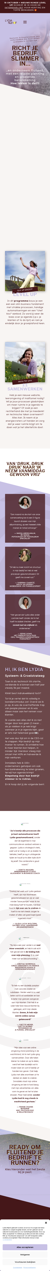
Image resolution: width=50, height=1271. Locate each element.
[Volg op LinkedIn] (25, 1215)
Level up (25, 1178)
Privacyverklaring (29, 1267)
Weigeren (25, 1254)
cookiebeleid (7, 1240)
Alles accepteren (25, 1247)
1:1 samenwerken (25, 1187)
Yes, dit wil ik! (25, 90)
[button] (46, 1222)
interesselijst (14, 7)
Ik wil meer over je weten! (24, 794)
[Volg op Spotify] (30, 1215)
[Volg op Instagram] (20, 1215)
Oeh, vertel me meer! (25, 329)
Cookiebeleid (17, 1267)
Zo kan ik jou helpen (25, 236)
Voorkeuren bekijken (25, 1262)
